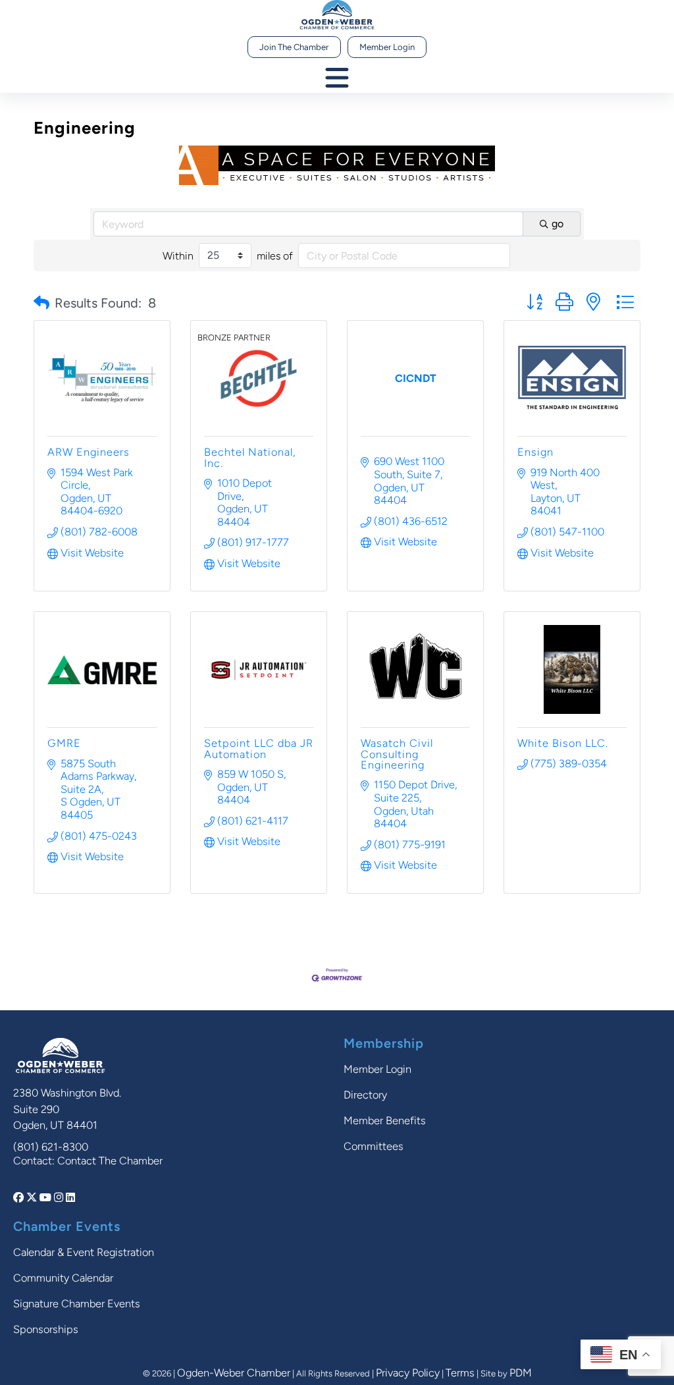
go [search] (557, 223)
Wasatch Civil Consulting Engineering (397, 754)
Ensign (535, 452)
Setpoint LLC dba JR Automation (258, 748)
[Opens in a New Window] (19, 1197)
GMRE (64, 743)
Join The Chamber (293, 47)
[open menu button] (337, 79)
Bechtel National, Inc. (250, 457)
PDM (520, 1373)
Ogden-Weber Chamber (233, 1373)
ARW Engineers (88, 452)
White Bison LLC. (562, 743)
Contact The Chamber (110, 1160)
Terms (460, 1373)
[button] (41, 303)
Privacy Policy (408, 1373)
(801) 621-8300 (50, 1147)
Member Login (387, 47)
